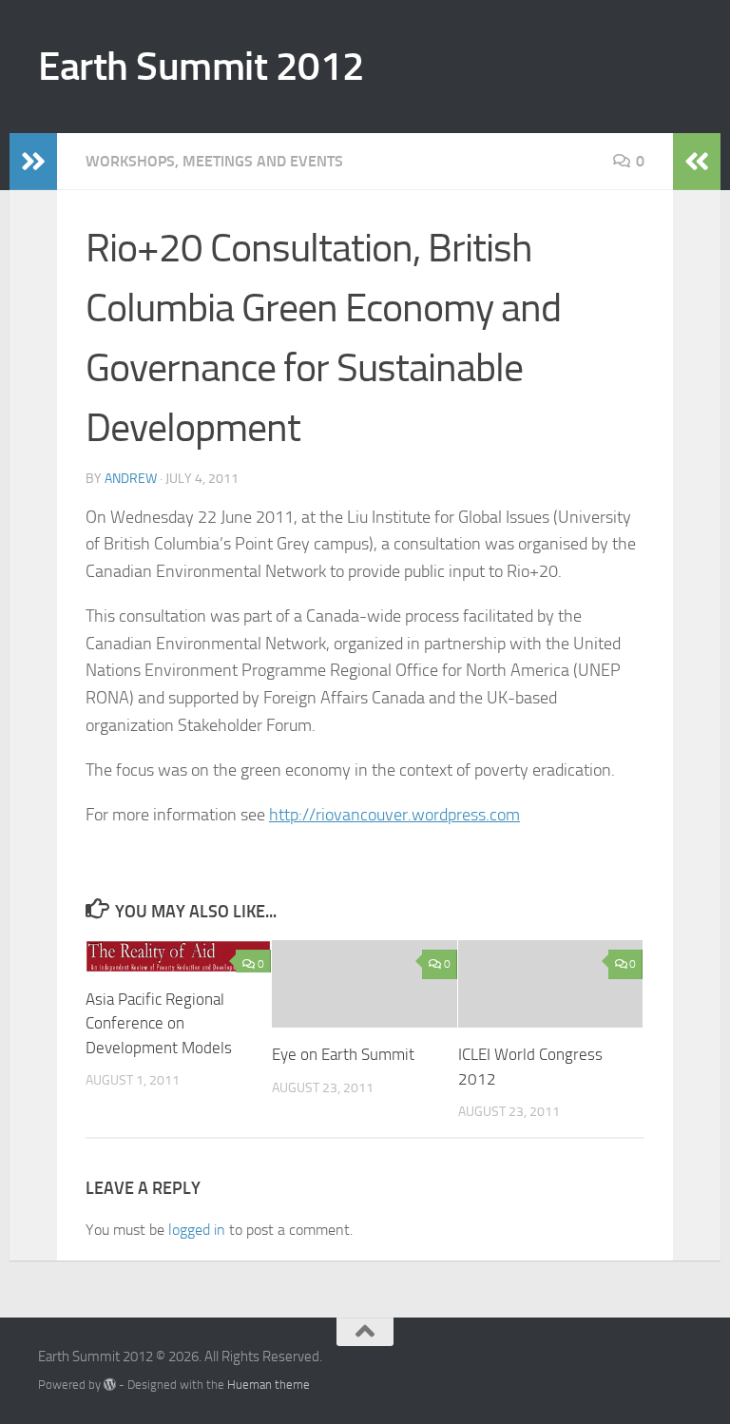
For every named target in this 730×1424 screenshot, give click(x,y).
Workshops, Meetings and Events (214, 161)
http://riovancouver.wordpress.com (394, 814)
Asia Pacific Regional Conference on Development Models (159, 1023)
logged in (196, 1230)
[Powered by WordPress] (110, 1384)
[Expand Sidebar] (33, 161)
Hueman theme (268, 1384)
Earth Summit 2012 (201, 66)
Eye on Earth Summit (343, 1054)
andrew (131, 479)
